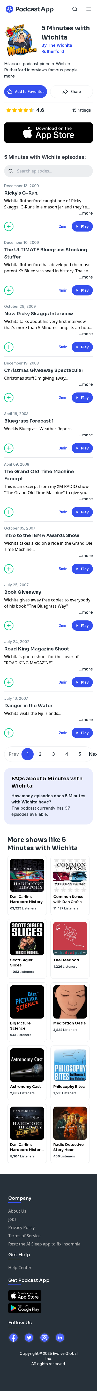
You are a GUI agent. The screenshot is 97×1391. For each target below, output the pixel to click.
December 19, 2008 (21, 363)
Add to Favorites (29, 91)
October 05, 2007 (19, 528)
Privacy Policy (21, 1227)
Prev (14, 754)
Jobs (12, 1219)
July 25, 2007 (16, 585)
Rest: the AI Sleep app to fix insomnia (44, 1244)
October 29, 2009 (20, 306)
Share (75, 91)
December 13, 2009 (21, 186)
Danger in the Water (28, 705)
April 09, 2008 (16, 464)
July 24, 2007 (16, 641)
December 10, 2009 (21, 242)
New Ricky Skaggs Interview (38, 313)
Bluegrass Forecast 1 (29, 421)
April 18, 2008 (16, 413)
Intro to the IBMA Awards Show (41, 535)
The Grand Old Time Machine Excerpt (39, 475)
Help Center (20, 1267)
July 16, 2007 (16, 698)
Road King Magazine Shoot (36, 649)
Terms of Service (24, 1236)
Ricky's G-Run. (21, 193)
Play (85, 226)
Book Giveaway (22, 592)
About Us (17, 1211)
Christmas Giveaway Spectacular (44, 370)
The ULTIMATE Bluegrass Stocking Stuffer (45, 253)
